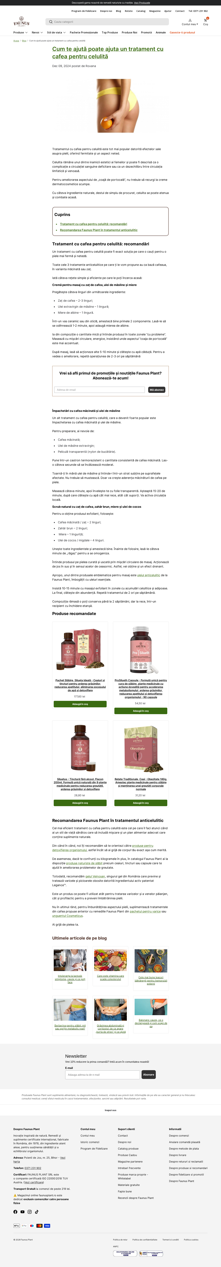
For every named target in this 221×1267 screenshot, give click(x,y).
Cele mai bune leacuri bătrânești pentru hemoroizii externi (151, 980)
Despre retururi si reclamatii (186, 1161)
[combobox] (107, 21)
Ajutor (167, 10)
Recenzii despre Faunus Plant (136, 1197)
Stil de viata (54, 32)
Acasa (16, 40)
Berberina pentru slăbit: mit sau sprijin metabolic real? (70, 1027)
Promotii (146, 32)
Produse (18, 32)
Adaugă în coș (80, 704)
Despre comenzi (179, 1135)
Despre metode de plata (184, 1148)
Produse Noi (129, 32)
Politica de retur (120, 1239)
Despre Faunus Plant (181, 1181)
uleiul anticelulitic (148, 575)
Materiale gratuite (129, 1185)
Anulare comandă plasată (184, 1142)
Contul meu (88, 1135)
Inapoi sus (110, 1110)
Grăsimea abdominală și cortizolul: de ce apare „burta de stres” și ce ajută (110, 1028)
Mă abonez (157, 389)
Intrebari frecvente (129, 1168)
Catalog (140, 10)
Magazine (154, 10)
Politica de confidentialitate (145, 1239)
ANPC (116, 1246)
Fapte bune (125, 1191)
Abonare (148, 1074)
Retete (129, 10)
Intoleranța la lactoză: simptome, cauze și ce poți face (70, 979)
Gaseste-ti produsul (182, 32)
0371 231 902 (33, 1168)
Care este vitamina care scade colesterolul (110, 977)
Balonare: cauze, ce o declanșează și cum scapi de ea (151, 1023)
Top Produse (110, 32)
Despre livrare (177, 1155)
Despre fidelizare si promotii (186, 1174)
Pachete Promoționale (84, 32)
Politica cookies (191, 1239)
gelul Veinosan (95, 876)
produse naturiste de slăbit (84, 863)
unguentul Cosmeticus (67, 915)
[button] (205, 21)
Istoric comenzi (90, 1142)
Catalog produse (128, 1148)
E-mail (69, 1068)
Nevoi (35, 32)
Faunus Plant (27, 1239)
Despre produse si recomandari (188, 1168)
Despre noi (106, 10)
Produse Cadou (127, 1155)
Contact (180, 10)
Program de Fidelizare (84, 10)
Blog (118, 10)
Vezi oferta (138, 2)
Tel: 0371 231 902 (198, 10)
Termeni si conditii (170, 1239)
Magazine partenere (130, 1161)
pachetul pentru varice (145, 911)
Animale (161, 32)
